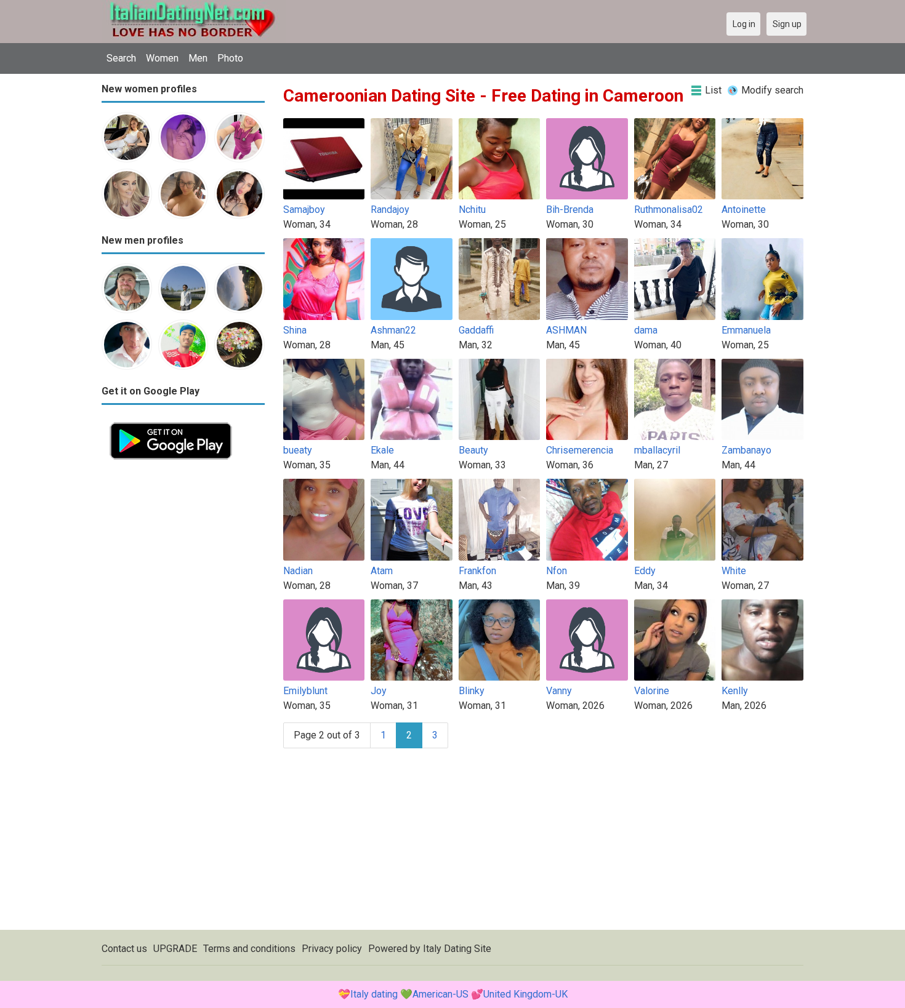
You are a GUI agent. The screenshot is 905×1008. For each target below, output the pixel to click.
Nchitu (472, 209)
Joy (379, 691)
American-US (440, 994)
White (734, 571)
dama (646, 330)
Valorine (651, 691)
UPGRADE (175, 948)
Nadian (298, 571)
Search (121, 58)
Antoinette (744, 209)
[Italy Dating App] (171, 421)
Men (197, 58)
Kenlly (735, 691)
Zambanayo (746, 450)
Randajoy (390, 209)
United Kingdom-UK (525, 994)
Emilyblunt (305, 691)
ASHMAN (566, 330)
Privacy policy (332, 948)
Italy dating (374, 994)
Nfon (556, 571)
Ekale (382, 450)
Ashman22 (393, 330)
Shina (295, 330)
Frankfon (477, 571)
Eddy (645, 571)
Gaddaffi (476, 330)
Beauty (473, 450)
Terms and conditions (249, 948)
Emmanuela (746, 330)
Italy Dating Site (457, 948)
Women (162, 58)
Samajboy (304, 209)
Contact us (124, 948)
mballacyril (657, 450)
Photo (230, 58)
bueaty (297, 450)
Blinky (472, 691)
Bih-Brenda (569, 209)
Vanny (559, 691)
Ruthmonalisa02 (668, 209)
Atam (382, 571)
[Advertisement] (183, 652)
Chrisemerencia (579, 450)
